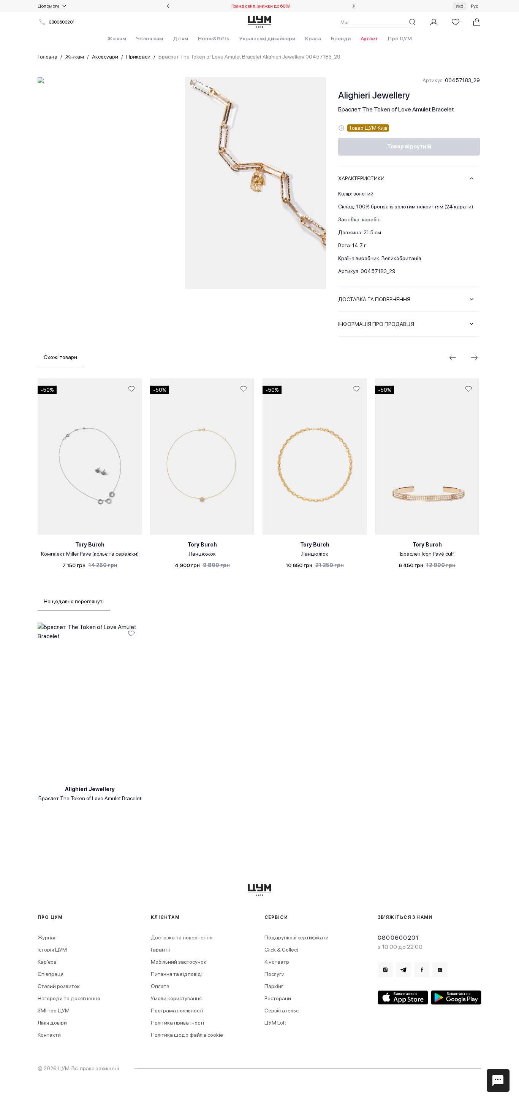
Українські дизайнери (267, 38)
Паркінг (273, 986)
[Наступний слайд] (353, 6)
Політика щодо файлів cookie (187, 1035)
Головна (47, 57)
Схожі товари (60, 357)
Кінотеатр (276, 962)
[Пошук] (412, 22)
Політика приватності (177, 1023)
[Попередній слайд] (167, 6)
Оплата (160, 986)
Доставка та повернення (181, 937)
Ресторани (277, 998)
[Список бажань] (455, 22)
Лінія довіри (52, 1023)
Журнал (47, 937)
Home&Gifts (213, 38)
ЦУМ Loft (275, 1023)
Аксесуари (105, 57)
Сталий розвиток (59, 986)
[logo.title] (259, 890)
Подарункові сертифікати (296, 937)
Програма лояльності (177, 1010)
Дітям (180, 38)
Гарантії (160, 950)
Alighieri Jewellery (374, 95)
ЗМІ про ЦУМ (54, 1010)
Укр (459, 6)
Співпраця (50, 974)
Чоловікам (149, 38)
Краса (313, 38)
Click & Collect (281, 950)
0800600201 (61, 22)
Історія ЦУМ (52, 950)
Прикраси (138, 57)
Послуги (274, 974)
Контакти (49, 1035)
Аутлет (369, 38)
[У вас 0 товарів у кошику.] (476, 22)
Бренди (341, 38)
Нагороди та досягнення (69, 998)
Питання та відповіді (177, 974)
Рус (474, 6)
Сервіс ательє (281, 1010)
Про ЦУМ (400, 38)
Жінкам (116, 38)
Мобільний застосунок (178, 962)
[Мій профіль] (434, 22)
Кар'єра (47, 962)
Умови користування (176, 998)
